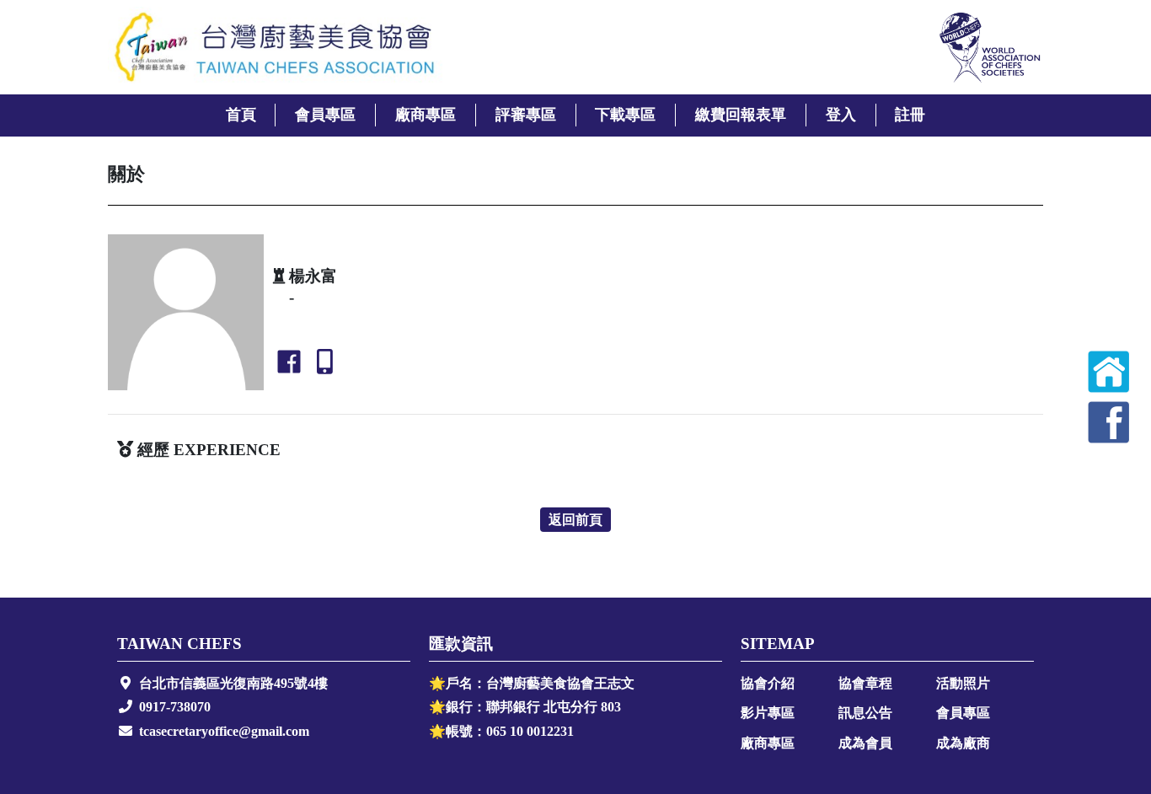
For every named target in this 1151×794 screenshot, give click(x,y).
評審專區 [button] (525, 114)
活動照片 (963, 683)
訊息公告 (865, 712)
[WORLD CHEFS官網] (988, 47)
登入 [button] (841, 114)
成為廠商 (963, 743)
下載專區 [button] (625, 114)
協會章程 (865, 683)
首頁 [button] (241, 114)
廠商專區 (768, 743)
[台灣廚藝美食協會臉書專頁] (1109, 422)
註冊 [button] (910, 114)
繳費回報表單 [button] (740, 114)
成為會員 (865, 743)
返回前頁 (575, 519)
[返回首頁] (1109, 371)
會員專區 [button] (325, 114)
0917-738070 (175, 707)
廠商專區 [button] (425, 114)
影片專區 (768, 712)
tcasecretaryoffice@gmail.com (224, 731)
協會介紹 (768, 683)
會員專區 (963, 712)
